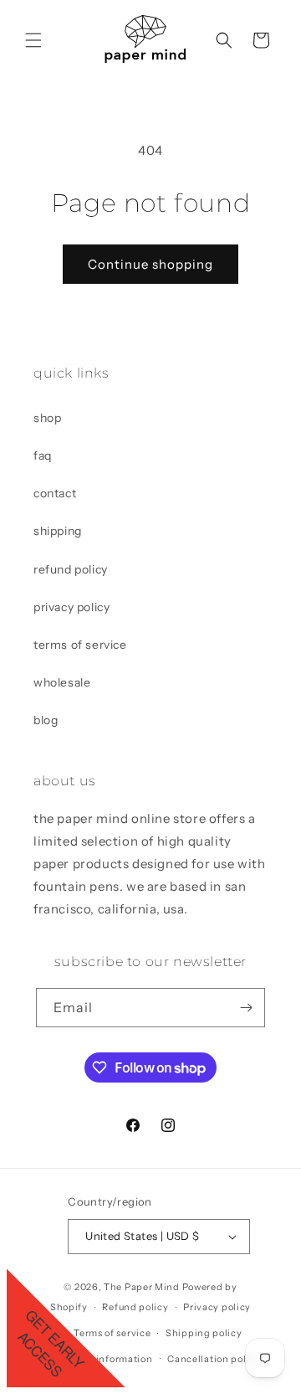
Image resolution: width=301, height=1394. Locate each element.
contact (54, 493)
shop (47, 417)
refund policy (70, 569)
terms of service (80, 644)
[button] (33, 40)
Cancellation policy (213, 1359)
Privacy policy (217, 1307)
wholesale (61, 682)
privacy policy (71, 607)
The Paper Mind (142, 1287)
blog (45, 720)
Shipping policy (204, 1333)
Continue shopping (150, 264)
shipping (57, 530)
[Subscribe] (245, 1007)
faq (42, 455)
